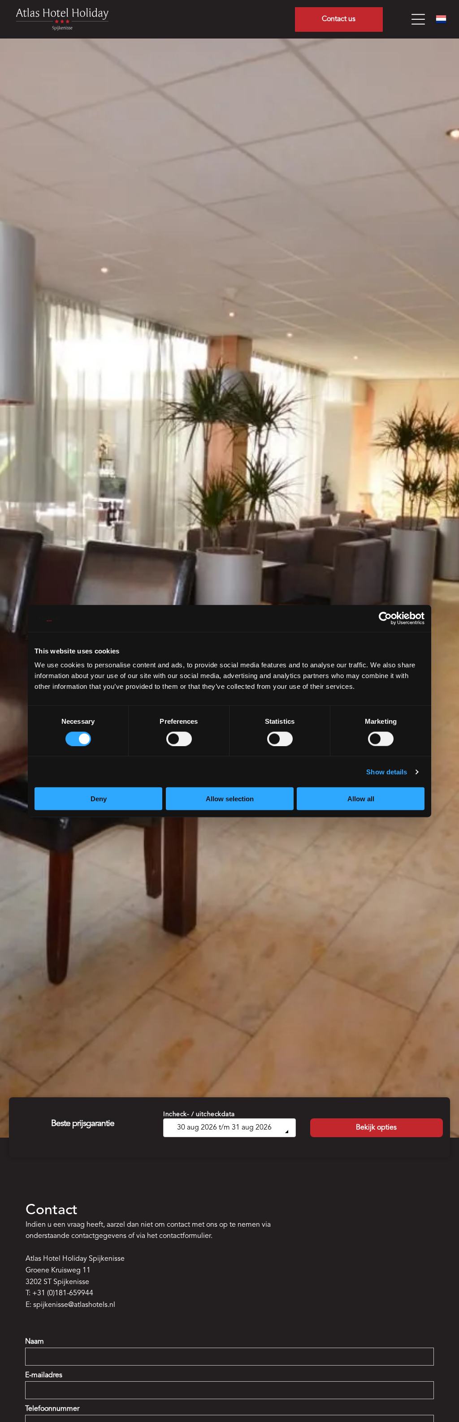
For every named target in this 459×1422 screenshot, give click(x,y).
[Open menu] (418, 19)
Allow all (360, 799)
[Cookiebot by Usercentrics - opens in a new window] (385, 618)
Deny (99, 799)
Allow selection (230, 799)
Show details (386, 771)
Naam (34, 1341)
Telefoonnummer (52, 1409)
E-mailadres (43, 1375)
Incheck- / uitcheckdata (199, 1114)
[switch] (179, 738)
